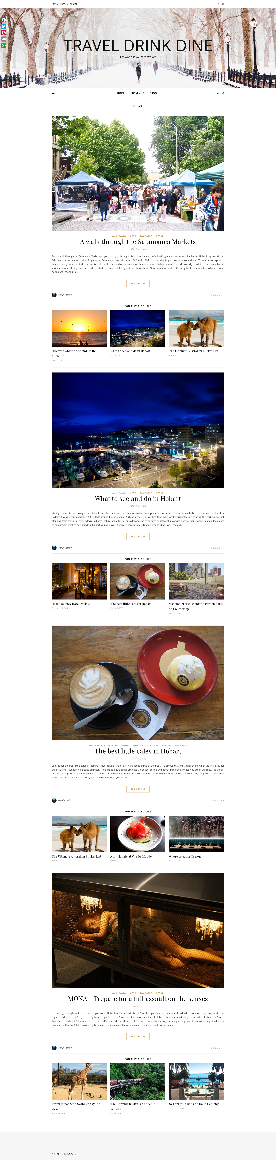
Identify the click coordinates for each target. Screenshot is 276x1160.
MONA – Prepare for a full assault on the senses (138, 998)
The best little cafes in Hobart (131, 604)
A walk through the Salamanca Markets (138, 241)
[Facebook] (4, 20)
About (73, 4)
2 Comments (217, 800)
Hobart (133, 236)
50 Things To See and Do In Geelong (194, 1104)
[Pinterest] (4, 32)
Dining (124, 745)
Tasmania (146, 236)
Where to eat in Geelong (186, 856)
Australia (119, 236)
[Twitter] (4, 26)
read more (138, 283)
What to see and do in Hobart (130, 351)
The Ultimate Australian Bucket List (193, 351)
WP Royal (71, 1154)
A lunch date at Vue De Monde (131, 856)
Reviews (167, 745)
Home (55, 4)
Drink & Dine (139, 745)
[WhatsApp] (4, 45)
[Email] (4, 39)
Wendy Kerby (65, 294)
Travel (64, 4)
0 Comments (217, 295)
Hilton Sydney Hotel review (71, 604)
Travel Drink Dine (138, 45)
